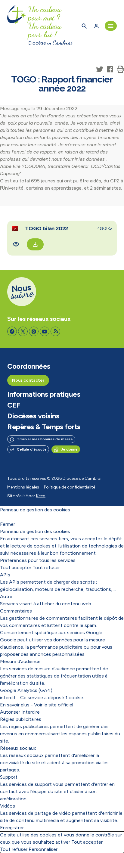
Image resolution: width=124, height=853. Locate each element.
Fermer (7, 524)
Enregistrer (12, 827)
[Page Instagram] (34, 331)
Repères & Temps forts (43, 426)
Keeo (40, 495)
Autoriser (10, 712)
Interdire (30, 712)
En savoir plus (14, 705)
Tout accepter (15, 567)
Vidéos (7, 806)
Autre (6, 596)
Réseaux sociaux (18, 748)
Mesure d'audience (20, 661)
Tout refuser (46, 567)
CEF (13, 405)
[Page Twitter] (23, 331)
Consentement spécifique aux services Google (51, 632)
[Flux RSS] (55, 331)
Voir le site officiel (53, 705)
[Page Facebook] (12, 331)
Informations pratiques (43, 394)
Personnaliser (43, 849)
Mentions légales (23, 487)
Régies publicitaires (20, 719)
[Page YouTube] (44, 331)
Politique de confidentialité (69, 487)
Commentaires (16, 611)
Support (8, 777)
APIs (5, 575)
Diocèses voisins (33, 416)
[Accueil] (16, 26)
